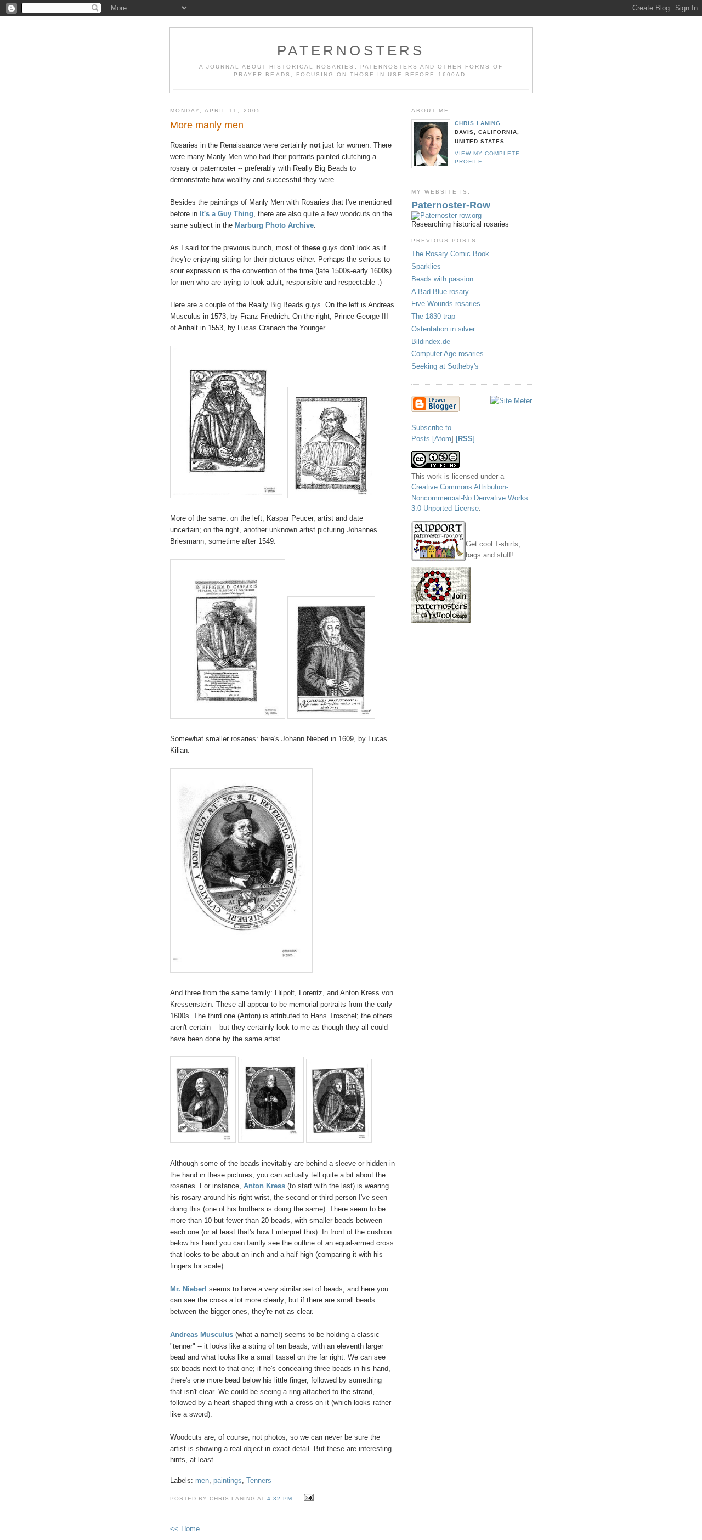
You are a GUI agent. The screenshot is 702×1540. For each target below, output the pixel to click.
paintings (227, 1480)
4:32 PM (279, 1499)
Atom (442, 439)
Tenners (258, 1480)
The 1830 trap (433, 316)
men (202, 1480)
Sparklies (426, 266)
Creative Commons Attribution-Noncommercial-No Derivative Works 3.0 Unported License (469, 497)
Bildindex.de (430, 341)
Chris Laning (478, 123)
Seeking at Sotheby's (445, 366)
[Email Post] (307, 1498)
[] (465, 439)
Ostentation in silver (443, 329)
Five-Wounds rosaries (445, 304)
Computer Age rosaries (447, 353)
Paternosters (350, 50)
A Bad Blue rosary (440, 291)
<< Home (185, 1529)
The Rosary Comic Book (450, 254)
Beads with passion (442, 279)
